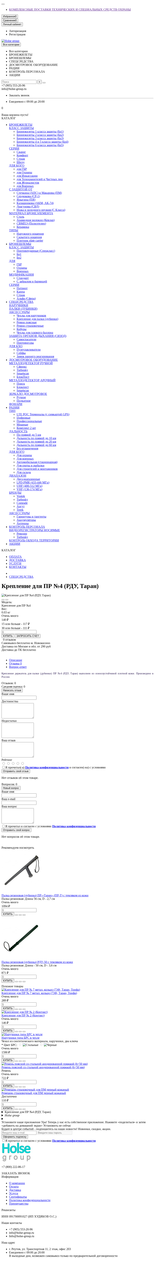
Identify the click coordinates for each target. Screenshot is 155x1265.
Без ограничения (27, 448)
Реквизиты (9, 1210)
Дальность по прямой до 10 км (36, 438)
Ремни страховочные (30, 325)
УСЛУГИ (15, 563)
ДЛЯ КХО (15, 346)
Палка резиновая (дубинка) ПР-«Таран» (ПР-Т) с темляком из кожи (45, 895)
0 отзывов (9, 639)
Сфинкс (22, 366)
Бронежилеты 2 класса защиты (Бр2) (40, 134)
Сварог (21, 152)
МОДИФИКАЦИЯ (21, 274)
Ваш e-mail (8, 799)
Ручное (21, 397)
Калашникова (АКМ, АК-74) (35, 203)
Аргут (21, 506)
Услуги (13, 1193)
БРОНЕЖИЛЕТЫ (20, 124)
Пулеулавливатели (29, 349)
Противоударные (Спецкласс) (36, 250)
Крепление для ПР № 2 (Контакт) (23, 1015)
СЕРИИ (14, 148)
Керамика (23, 227)
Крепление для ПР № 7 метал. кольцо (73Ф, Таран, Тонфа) (39, 993)
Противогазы (25, 342)
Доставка (15, 1190)
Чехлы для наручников (31, 315)
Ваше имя (8, 694)
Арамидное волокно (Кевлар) (36, 220)
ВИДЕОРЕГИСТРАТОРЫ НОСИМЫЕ (34, 530)
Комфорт (22, 155)
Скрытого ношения (29, 237)
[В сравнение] (6, 599)
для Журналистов (28, 182)
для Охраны (24, 172)
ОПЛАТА (15, 556)
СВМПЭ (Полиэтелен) (31, 223)
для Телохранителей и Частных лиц (40, 179)
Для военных (25, 458)
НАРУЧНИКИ (18, 305)
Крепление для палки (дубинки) (37, 319)
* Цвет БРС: (9, 1045)
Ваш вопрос (9, 806)
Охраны (22, 267)
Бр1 (19, 254)
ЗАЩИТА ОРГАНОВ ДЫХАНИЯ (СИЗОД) (37, 336)
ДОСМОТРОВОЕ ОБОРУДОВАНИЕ (33, 359)
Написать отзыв (12, 690)
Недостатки (9, 720)
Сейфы (21, 353)
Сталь (20, 216)
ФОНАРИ (15, 404)
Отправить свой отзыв (16, 771)
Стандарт (23, 278)
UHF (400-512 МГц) (29, 485)
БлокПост (23, 376)
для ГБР (22, 169)
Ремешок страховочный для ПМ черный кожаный (34, 1093)
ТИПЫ (13, 230)
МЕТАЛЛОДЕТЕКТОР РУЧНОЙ (31, 363)
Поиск (21, 383)
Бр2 (19, 257)
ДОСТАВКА (17, 560)
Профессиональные (29, 421)
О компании (17, 1183)
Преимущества (18, 1203)
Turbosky (22, 370)
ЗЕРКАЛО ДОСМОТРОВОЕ (28, 393)
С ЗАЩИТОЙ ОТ (20, 189)
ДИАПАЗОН (17, 475)
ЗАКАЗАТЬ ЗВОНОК (16, 1173)
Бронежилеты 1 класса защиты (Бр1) (40, 131)
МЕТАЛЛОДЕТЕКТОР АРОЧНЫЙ (32, 380)
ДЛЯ (12, 261)
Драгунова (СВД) (28, 206)
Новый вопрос (11, 788)
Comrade (22, 503)
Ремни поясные (27, 322)
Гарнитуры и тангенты (31, 516)
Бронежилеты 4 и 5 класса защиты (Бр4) (42, 141)
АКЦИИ (14, 543)
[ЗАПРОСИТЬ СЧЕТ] (16, 915)
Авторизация (17, 31)
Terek (20, 509)
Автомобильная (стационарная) (37, 462)
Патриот (22, 288)
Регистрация (17, 34)
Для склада (24, 472)
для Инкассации (27, 175)
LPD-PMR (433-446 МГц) (33, 482)
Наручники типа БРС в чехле (21, 1037)
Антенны (23, 523)
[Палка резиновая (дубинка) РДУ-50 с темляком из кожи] (22, 958)
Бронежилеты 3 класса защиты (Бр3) (40, 138)
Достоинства (10, 701)
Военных (23, 271)
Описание (15, 660)
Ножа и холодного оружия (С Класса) (41, 209)
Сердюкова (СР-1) (28, 196)
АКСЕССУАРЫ (19, 312)
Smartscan (23, 373)
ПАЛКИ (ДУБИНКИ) (23, 308)
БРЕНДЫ (15, 492)
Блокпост (23, 387)
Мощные (22, 424)
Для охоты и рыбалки (30, 465)
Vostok (21, 496)
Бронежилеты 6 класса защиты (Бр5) (40, 145)
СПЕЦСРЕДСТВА (21, 301)
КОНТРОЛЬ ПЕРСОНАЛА (27, 526)
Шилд (20, 162)
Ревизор (22, 533)
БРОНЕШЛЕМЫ (20, 244)
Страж (21, 158)
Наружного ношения (30, 233)
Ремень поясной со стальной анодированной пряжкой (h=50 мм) (43, 1067)
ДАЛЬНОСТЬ (18, 431)
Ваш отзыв (9, 740)
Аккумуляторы (26, 520)
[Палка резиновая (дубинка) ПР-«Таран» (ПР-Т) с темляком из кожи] (22, 892)
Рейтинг (7, 759)
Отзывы (15, 663)
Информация (10, 1176)
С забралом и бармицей (32, 281)
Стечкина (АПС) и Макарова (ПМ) (39, 192)
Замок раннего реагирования (35, 356)
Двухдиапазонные (28, 479)
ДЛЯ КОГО (16, 165)
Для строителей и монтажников (37, 468)
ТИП (12, 411)
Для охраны (24, 455)
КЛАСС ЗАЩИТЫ (21, 128)
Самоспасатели (26, 339)
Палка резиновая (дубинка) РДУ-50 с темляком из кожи (37, 962)
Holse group (12, 1115)
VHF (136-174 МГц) (29, 489)
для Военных (25, 186)
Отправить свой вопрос (16, 830)
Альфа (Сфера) (26, 298)
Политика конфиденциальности (29, 1200)
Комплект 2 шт (26, 428)
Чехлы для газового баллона (35, 332)
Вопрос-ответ (18, 666)
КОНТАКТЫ (17, 567)
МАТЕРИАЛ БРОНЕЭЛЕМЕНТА (31, 213)
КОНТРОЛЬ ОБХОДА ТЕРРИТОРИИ (34, 540)
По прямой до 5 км (29, 434)
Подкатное (24, 400)
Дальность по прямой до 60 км (36, 445)
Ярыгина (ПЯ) (26, 199)
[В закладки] (3, 599)
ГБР (19, 264)
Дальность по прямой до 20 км (36, 441)
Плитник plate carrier (30, 240)
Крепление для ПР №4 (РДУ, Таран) (28, 1112)
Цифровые (23, 417)
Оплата (14, 1186)
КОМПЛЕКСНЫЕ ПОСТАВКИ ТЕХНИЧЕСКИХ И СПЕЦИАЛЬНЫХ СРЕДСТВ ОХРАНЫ (70, 9)
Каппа (21, 291)
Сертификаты (18, 1196)
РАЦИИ (14, 407)
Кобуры (21, 329)
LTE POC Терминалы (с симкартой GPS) (43, 414)
